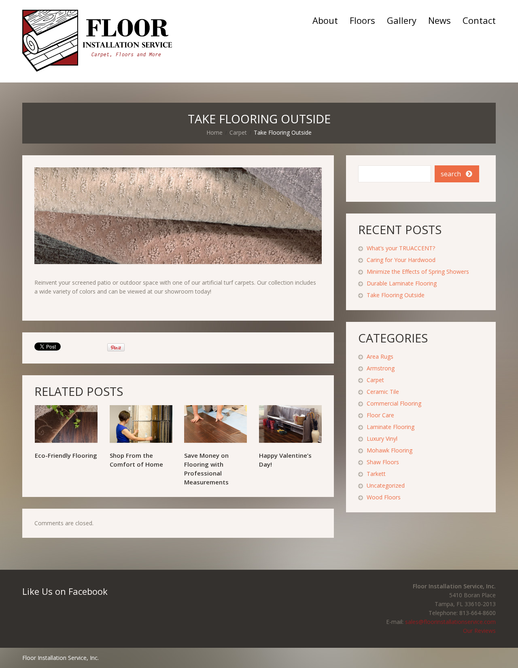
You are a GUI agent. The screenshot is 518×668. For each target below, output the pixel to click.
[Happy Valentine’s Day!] (290, 424)
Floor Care (380, 415)
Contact (479, 20)
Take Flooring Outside (396, 295)
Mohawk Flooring (389, 450)
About (325, 20)
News (439, 20)
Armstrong (381, 368)
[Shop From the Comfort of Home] (141, 424)
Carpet (238, 132)
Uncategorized (386, 485)
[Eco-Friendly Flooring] (66, 424)
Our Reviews (479, 630)
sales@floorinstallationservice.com (450, 622)
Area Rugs (380, 356)
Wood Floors (384, 497)
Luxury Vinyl (382, 438)
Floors (362, 20)
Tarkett (376, 474)
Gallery (401, 20)
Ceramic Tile (383, 391)
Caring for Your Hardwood (401, 260)
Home (214, 132)
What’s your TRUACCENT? (401, 248)
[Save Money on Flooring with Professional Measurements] (215, 424)
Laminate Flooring (390, 427)
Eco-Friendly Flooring (66, 455)
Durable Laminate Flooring (402, 283)
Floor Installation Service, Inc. (60, 658)
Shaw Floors (383, 462)
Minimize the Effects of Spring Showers (418, 271)
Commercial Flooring (394, 403)
